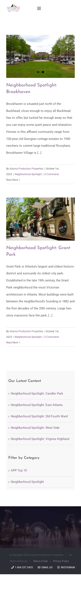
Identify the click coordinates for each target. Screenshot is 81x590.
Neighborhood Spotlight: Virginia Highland (40, 439)
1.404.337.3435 (23, 567)
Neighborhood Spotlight (28, 174)
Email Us (46, 567)
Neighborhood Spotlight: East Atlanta (37, 405)
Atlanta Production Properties (26, 168)
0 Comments (51, 174)
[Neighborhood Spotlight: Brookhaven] (40, 56)
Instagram (67, 567)
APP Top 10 (19, 470)
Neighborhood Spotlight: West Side (35, 428)
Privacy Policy (61, 561)
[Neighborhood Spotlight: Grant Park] (40, 219)
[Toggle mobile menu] (39, 8)
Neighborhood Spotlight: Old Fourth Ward (39, 416)
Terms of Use (40, 561)
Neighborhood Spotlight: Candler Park (37, 393)
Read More (12, 179)
